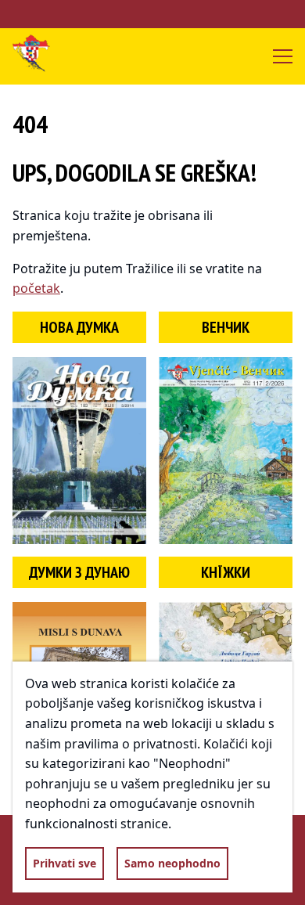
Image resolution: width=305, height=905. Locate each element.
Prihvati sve (64, 863)
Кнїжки (225, 572)
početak (36, 288)
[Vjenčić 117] (225, 450)
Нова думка (79, 327)
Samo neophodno (172, 863)
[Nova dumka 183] (79, 450)
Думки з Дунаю (79, 572)
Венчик (225, 327)
